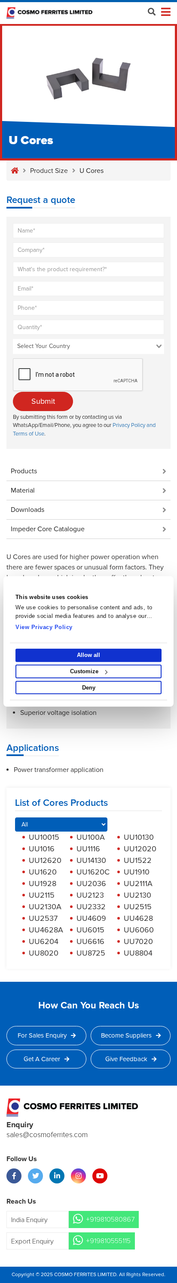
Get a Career (42, 1059)
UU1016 (42, 848)
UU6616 (90, 941)
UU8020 (43, 953)
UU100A (90, 837)
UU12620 (45, 860)
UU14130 (91, 860)
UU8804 (138, 953)
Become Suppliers (126, 1035)
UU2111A (138, 883)
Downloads (27, 509)
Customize (84, 671)
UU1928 (42, 883)
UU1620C (93, 872)
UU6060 (139, 930)
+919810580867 (110, 1219)
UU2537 (43, 918)
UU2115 (42, 895)
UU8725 (90, 953)
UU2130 (137, 895)
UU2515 (138, 906)
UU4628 (138, 918)
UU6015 (90, 930)
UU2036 (91, 883)
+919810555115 (108, 1241)
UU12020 (140, 848)
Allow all (88, 655)
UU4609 (91, 918)
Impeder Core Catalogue (48, 529)
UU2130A (45, 906)
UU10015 (44, 837)
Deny (88, 687)
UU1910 (137, 872)
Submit (43, 401)
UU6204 (43, 941)
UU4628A (46, 930)
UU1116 (88, 848)
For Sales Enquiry (42, 1035)
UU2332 (91, 906)
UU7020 (138, 941)
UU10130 (139, 837)
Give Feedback (126, 1059)
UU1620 (43, 872)
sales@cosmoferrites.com (47, 1135)
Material (23, 490)
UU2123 (90, 895)
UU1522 (138, 860)
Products (24, 471)
